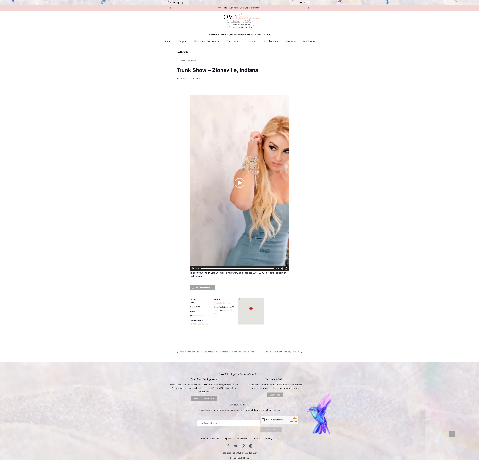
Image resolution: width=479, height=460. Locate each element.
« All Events (182, 51)
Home (167, 41)
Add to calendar (203, 287)
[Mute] (282, 268)
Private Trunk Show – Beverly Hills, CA (282, 351)
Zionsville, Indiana (222, 303)
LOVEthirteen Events (199, 324)
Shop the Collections (205, 41)
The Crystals (233, 41)
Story (250, 41)
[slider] (237, 268)
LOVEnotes (309, 41)
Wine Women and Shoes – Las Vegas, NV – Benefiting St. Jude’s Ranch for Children (216, 351)
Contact (256, 439)
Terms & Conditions (210, 439)
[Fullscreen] (286, 268)
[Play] (193, 268)
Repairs (227, 439)
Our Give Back (270, 41)
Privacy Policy (271, 439)
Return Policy (242, 439)
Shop (181, 41)
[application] (239, 183)
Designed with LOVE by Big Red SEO (239, 453)
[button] (308, 2)
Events (289, 41)
